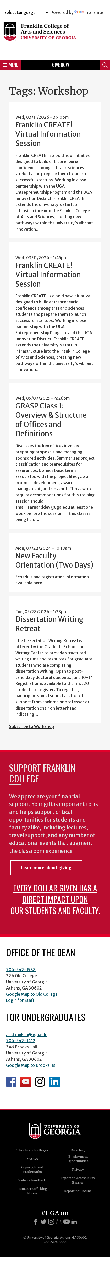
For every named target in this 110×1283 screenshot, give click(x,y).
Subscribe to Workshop (31, 726)
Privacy (78, 1169)
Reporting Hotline (78, 1191)
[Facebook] (36, 1222)
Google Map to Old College (32, 994)
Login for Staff (20, 1000)
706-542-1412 (20, 1040)
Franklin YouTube (25, 1082)
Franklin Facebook (11, 1082)
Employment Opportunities (78, 1159)
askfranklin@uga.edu (26, 1034)
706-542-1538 (21, 969)
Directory (78, 1150)
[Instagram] (51, 1222)
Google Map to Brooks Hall (32, 1065)
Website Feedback (32, 1180)
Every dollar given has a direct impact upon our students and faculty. (55, 899)
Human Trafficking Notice (32, 1191)
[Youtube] (66, 1222)
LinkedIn (55, 1082)
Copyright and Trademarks (32, 1169)
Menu (13, 64)
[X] (43, 1222)
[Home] (55, 35)
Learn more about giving (46, 867)
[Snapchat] (59, 1222)
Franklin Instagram (40, 1082)
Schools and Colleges (32, 1150)
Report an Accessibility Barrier (78, 1180)
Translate (94, 12)
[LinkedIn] (74, 1222)
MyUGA (32, 1159)
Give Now (60, 64)
